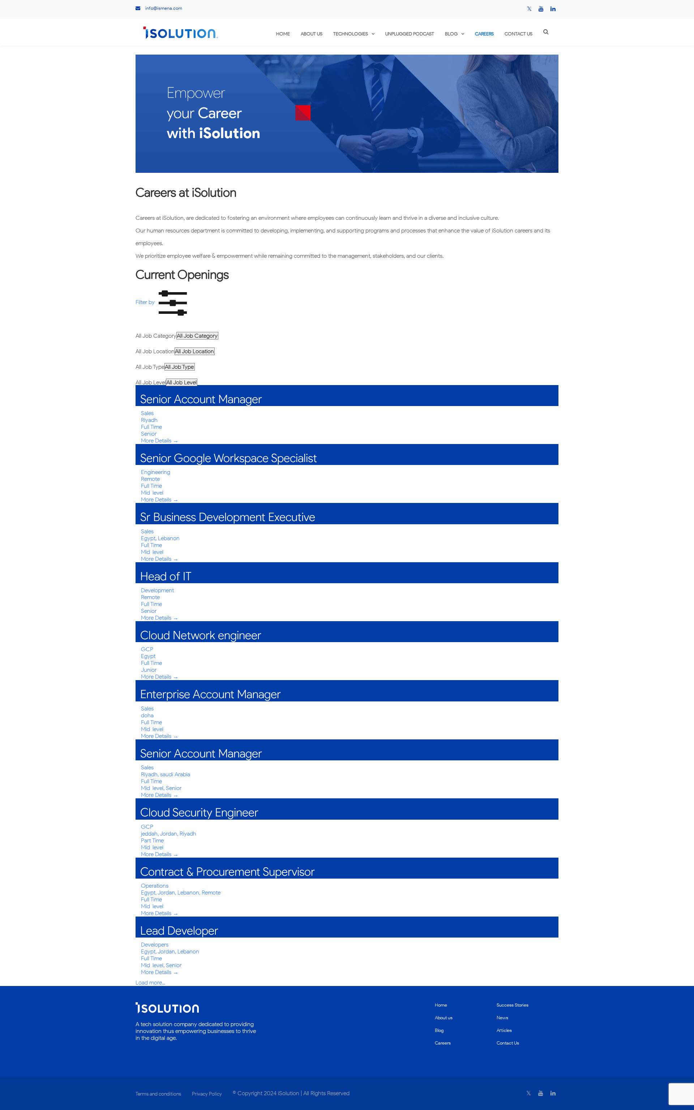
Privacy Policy (207, 1094)
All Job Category (156, 335)
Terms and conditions (158, 1094)
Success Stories (512, 1005)
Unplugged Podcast (409, 34)
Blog (451, 34)
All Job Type (150, 366)
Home (283, 34)
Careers (484, 34)
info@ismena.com (163, 8)
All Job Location (155, 351)
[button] (163, 302)
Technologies (350, 34)
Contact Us (518, 34)
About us (311, 34)
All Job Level (151, 382)
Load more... (150, 982)
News (502, 1017)
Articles (504, 1030)
